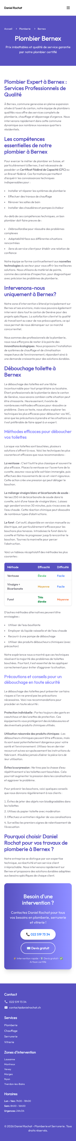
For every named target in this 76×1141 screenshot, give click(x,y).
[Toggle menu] (68, 7)
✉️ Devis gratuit (38, 948)
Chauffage (10, 1030)
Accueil (8, 28)
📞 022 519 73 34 (38, 934)
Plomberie (25, 28)
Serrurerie (10, 1036)
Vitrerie (9, 1042)
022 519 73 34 (18, 1002)
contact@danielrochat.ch (25, 1007)
